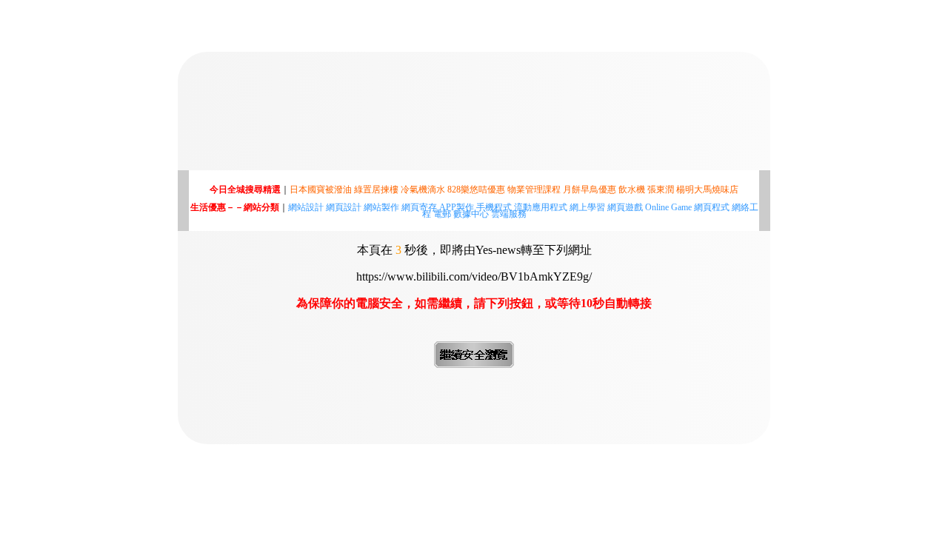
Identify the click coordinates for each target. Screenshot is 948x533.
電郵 (442, 214)
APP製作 (456, 207)
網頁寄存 (419, 207)
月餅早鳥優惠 (589, 189)
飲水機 (631, 189)
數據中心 (471, 214)
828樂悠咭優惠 (476, 189)
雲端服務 (509, 214)
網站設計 (306, 207)
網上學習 (587, 207)
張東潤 (660, 189)
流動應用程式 (540, 207)
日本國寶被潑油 (321, 189)
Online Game (668, 207)
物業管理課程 (534, 189)
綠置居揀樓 (376, 189)
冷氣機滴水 (423, 189)
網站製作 (381, 207)
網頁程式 (712, 207)
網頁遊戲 (625, 207)
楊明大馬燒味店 (707, 189)
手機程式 (494, 207)
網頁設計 (343, 207)
